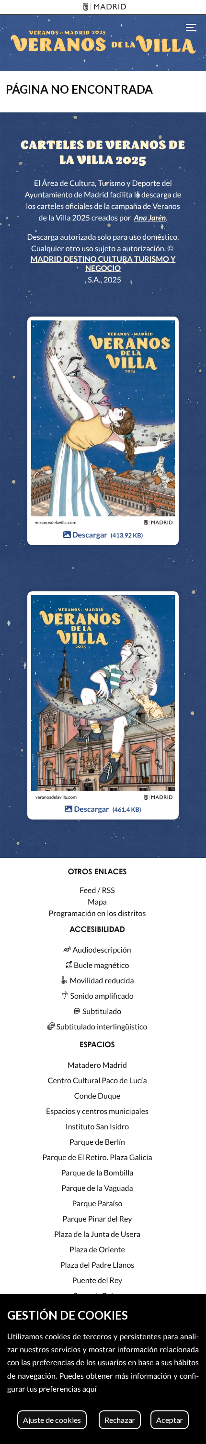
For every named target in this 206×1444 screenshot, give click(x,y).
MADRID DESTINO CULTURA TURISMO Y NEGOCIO (103, 264)
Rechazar (119, 1419)
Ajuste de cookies (52, 1419)
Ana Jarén (150, 217)
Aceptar (169, 1419)
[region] (103, 1369)
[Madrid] (103, 7)
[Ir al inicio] (103, 43)
